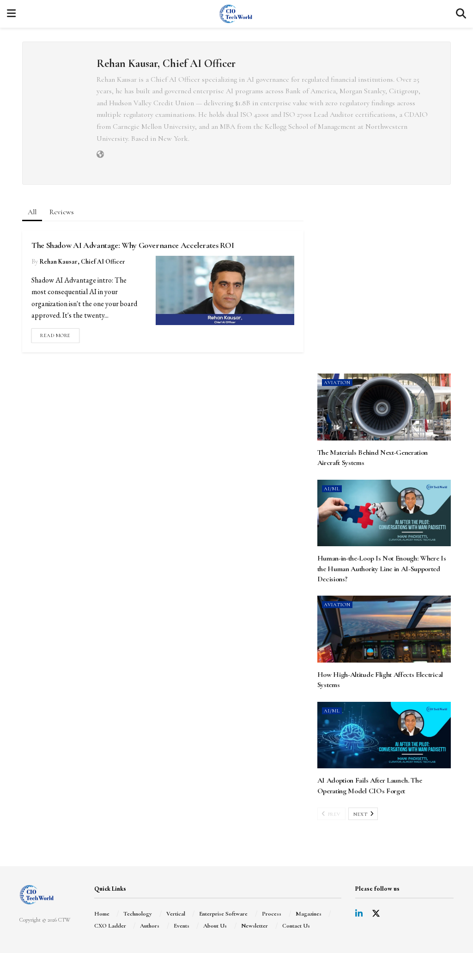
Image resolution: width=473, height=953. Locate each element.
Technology (137, 913)
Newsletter (254, 925)
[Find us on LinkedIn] (359, 914)
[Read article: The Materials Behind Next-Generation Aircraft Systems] (384, 407)
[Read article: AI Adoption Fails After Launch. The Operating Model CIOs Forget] (384, 735)
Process (271, 913)
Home (101, 913)
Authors (149, 925)
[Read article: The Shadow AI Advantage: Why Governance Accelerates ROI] (225, 290)
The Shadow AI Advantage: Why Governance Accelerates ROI (132, 245)
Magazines (308, 913)
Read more (59, 333)
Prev (333, 814)
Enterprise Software (223, 913)
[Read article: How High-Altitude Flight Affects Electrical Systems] (384, 629)
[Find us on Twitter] (376, 914)
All (32, 212)
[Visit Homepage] (235, 14)
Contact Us (296, 925)
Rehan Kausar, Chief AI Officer (82, 261)
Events (181, 925)
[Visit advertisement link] (384, 288)
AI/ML (332, 489)
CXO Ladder (110, 925)
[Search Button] (461, 14)
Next (361, 814)
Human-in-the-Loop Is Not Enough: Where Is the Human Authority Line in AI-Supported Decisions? (381, 569)
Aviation (337, 383)
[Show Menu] (11, 14)
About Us (215, 925)
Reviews (61, 212)
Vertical (175, 913)
